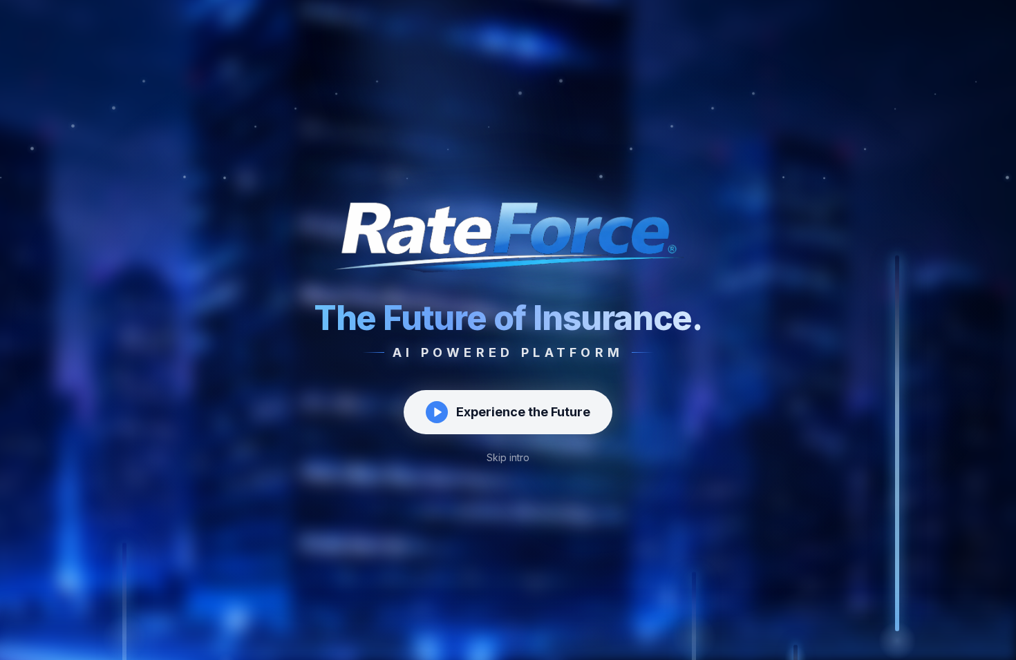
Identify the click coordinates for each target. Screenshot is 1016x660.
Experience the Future (523, 412)
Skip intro (508, 457)
